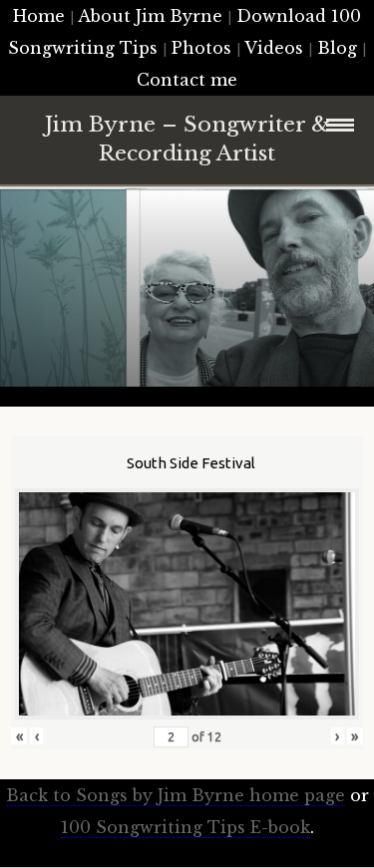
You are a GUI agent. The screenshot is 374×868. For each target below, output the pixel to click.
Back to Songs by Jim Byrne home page (175, 795)
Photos (201, 48)
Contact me (187, 80)
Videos (273, 48)
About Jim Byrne (150, 16)
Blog (337, 48)
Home (39, 16)
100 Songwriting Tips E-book (185, 827)
